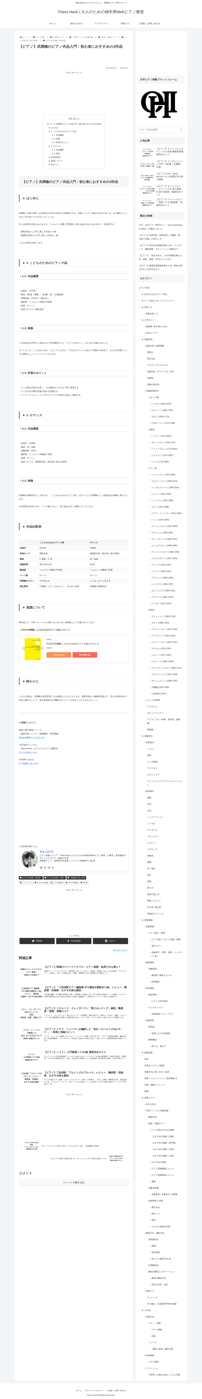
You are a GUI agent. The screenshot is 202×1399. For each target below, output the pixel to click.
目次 (70, 119)
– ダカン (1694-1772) (159, 416)
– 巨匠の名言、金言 (159, 1284)
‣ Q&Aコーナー (151, 333)
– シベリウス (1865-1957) (161, 584)
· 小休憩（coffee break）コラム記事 (163, 1375)
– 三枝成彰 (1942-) (158, 693)
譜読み (150, 352)
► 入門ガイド (148, 320)
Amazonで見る (59, 655)
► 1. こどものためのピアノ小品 (62, 131)
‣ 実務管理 (149, 1020)
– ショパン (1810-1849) (160, 494)
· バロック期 (153, 397)
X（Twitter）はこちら (28, 763)
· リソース (152, 1342)
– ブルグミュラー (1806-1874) (163, 481)
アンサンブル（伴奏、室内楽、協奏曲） (163, 721)
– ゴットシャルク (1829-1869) (163, 526)
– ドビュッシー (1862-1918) (162, 616)
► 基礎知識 (147, 1052)
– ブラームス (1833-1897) (161, 532)
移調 (146, 1091)
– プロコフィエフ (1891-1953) (163, 674)
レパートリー (27, 883)
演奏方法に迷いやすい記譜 (156, 1072)
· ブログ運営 (153, 1362)
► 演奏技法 (147, 736)
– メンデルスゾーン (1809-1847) (164, 487)
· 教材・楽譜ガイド (156, 1123)
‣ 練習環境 (149, 962)
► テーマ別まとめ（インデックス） (158, 300)
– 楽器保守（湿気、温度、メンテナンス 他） (166, 954)
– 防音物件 (155, 982)
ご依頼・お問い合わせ (116, 1390)
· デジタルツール (155, 1007)
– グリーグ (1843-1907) (160, 565)
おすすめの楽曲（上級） (164, 1155)
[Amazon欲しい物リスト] (45, 867)
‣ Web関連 (149, 1355)
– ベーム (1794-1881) (159, 462)
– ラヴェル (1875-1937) (160, 648)
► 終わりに (54, 165)
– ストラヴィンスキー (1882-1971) (166, 668)
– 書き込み (155, 1207)
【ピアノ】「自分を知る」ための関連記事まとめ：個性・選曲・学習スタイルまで (160, 257)
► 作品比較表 (55, 157)
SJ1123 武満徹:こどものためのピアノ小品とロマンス (72, 644)
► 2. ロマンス (55, 146)
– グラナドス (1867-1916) (161, 597)
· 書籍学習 (152, 1117)
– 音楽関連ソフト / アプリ (162, 1014)
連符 (149, 755)
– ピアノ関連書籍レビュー (162, 1168)
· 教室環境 (152, 994)
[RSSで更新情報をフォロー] (52, 867)
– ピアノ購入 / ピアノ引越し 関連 (165, 939)
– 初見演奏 (155, 1252)
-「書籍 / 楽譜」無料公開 (161, 1349)
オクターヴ (152, 830)
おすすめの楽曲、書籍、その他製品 (49, 883)
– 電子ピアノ (156, 946)
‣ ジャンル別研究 (152, 700)
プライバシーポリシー (94, 1390)
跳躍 (149, 862)
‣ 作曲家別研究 (151, 391)
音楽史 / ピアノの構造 (154, 1065)
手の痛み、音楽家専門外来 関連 (162, 1304)
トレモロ (151, 823)
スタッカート (153, 836)
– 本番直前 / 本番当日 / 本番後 (164, 1194)
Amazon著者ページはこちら (32, 737)
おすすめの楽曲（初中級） (32, 878)
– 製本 (153, 1220)
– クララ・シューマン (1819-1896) (166, 513)
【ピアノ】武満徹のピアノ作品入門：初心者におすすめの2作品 (73, 124)
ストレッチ (152, 1297)
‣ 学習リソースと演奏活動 (156, 1110)
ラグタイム (152, 706)
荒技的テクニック (155, 913)
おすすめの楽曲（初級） (164, 1136)
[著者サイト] (41, 867)
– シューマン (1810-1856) (161, 500)
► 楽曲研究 (147, 339)
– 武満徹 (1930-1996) (159, 687)
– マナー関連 (156, 1329)
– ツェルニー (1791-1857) (161, 455)
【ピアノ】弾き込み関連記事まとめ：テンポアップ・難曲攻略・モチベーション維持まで (160, 247)
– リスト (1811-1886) (159, 507)
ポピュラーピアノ (155, 713)
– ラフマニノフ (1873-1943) (162, 635)
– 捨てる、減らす (158, 1046)
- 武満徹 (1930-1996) (77, 878)
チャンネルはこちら (28, 752)
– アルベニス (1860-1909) (161, 577)
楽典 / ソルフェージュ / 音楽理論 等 (160, 1078)
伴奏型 (150, 378)
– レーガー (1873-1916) (160, 603)
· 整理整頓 (152, 1040)
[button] (181, 129)
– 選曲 (153, 1181)
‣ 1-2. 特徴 (55, 139)
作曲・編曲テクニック (154, 1085)
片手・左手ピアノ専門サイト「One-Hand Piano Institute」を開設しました (161, 227)
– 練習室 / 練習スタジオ (161, 975)
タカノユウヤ (47, 851)
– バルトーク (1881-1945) (161, 661)
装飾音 (150, 855)
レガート (151, 843)
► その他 (146, 1310)
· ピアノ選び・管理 (156, 933)
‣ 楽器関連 (149, 926)
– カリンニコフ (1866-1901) (162, 590)
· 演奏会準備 (153, 1188)
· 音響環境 (152, 969)
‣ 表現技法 (149, 742)
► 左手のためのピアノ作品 (154, 294)
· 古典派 (151, 429)
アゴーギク (152, 768)
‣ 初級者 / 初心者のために (156, 326)
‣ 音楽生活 (149, 1317)
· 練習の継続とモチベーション (161, 1271)
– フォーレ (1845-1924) (160, 571)
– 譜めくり (155, 1213)
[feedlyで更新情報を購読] (49, 867)
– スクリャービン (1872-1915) (163, 629)
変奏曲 (150, 729)
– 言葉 (153, 1336)
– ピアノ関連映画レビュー (162, 1175)
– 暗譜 (153, 1246)
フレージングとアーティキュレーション (164, 783)
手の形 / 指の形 (154, 907)
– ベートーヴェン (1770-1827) (163, 449)
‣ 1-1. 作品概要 (57, 135)
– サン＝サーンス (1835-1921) (163, 539)
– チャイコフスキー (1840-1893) (164, 552)
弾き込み (151, 358)
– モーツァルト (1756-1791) (162, 442)
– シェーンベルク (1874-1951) (163, 642)
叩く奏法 (151, 868)
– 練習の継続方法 (158, 1278)
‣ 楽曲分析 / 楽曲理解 (154, 346)
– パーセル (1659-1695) (160, 404)
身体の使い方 (153, 894)
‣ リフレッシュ (151, 1368)
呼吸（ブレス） (154, 901)
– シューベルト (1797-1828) (162, 474)
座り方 (150, 888)
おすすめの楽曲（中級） (55, 878)
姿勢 (149, 881)
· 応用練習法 (153, 1265)
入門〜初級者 (73, 883)
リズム (150, 749)
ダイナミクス (153, 774)
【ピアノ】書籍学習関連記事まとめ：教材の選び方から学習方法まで (160, 267)
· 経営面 (151, 1027)
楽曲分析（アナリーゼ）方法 (160, 371)
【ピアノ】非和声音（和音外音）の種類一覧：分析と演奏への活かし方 (160, 237)
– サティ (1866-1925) (159, 623)
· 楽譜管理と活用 (155, 1201)
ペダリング (152, 849)
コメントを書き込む (74, 1182)
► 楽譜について (56, 161)
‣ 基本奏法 (149, 791)
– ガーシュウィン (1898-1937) (163, 681)
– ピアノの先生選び (159, 1001)
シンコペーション (155, 817)
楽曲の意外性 (153, 384)
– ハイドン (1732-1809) (160, 436)
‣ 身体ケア (149, 1291)
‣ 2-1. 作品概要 (57, 150)
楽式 (146, 1059)
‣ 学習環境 (149, 988)
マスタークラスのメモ (157, 365)
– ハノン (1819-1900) (159, 520)
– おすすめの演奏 (158, 1162)
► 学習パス (147, 307)
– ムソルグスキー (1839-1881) (163, 545)
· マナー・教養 (154, 1323)
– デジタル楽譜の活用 (160, 1226)
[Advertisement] (74, 57)
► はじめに (54, 128)
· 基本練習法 (153, 1239)
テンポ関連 (152, 762)
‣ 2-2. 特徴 (55, 154)
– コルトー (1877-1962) (160, 655)
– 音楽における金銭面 (160, 1033)
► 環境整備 (147, 920)
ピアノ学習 (144, 288)
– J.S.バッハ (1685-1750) (161, 410)
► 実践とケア (148, 1098)
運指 (149, 797)
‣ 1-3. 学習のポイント (60, 142)
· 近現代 (151, 610)
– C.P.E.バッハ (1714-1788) (162, 423)
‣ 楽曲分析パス (151, 313)
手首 (149, 804)
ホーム (79, 1390)
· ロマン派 (152, 468)
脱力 (149, 875)
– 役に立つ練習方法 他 (160, 1259)
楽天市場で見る (85, 655)
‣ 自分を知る (150, 1104)
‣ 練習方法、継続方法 (154, 1233)
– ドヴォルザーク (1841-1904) (163, 558)
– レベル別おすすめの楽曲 (162, 1130)
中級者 (85, 883)
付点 (149, 810)
